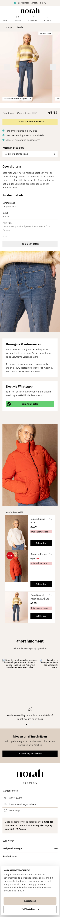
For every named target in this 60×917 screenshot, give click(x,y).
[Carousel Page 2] (28, 724)
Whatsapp (14, 810)
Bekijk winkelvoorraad (16, 154)
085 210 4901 (15, 798)
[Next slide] (53, 67)
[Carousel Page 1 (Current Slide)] (26, 724)
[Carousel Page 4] (33, 724)
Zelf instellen (28, 909)
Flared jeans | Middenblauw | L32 (39, 597)
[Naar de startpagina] (30, 10)
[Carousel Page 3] (31, 724)
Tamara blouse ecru (37, 521)
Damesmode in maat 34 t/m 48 (32, 3)
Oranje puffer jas (38, 554)
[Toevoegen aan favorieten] (51, 519)
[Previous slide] (7, 67)
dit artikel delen (30, 404)
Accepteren (30, 901)
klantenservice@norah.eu (22, 804)
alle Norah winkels (40, 715)
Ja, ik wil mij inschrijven (30, 753)
